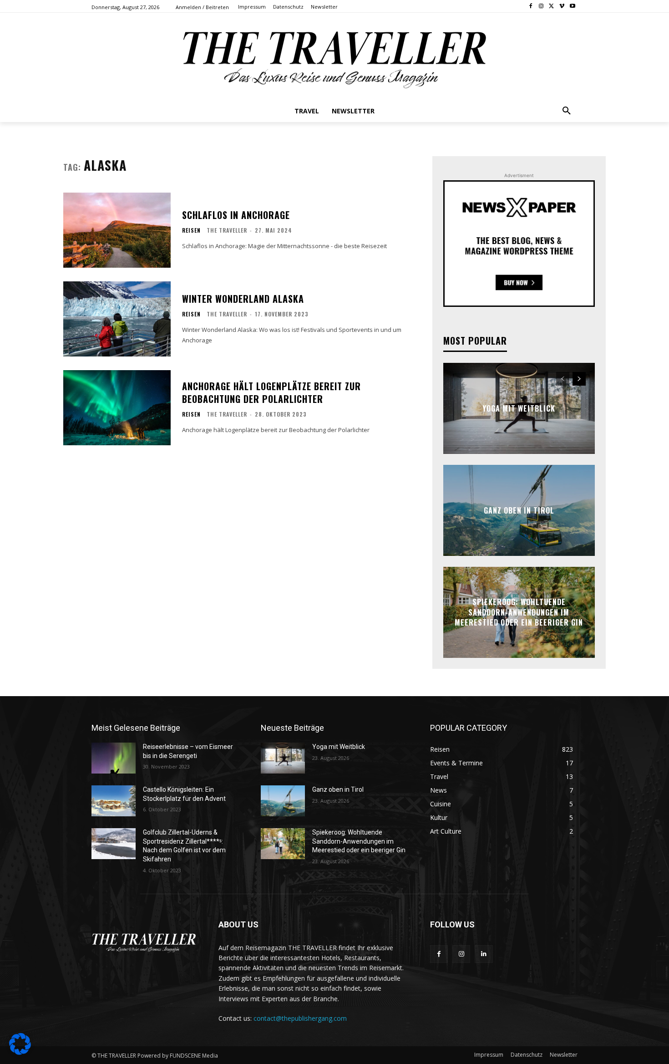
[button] (567, 111)
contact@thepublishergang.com (300, 1018)
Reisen (191, 230)
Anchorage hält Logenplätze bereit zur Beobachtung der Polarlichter (271, 392)
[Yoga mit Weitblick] (283, 758)
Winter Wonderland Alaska (243, 298)
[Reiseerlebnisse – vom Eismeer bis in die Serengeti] (113, 758)
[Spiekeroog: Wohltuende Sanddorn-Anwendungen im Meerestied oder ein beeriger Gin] (283, 843)
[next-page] (579, 379)
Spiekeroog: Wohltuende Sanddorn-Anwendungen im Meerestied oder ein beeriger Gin (519, 612)
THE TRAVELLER (227, 230)
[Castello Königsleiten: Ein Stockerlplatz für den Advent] (113, 800)
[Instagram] (541, 6)
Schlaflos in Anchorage (236, 215)
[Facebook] (531, 6)
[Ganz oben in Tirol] (283, 800)
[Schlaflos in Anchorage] (117, 230)
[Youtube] (572, 6)
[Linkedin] (483, 954)
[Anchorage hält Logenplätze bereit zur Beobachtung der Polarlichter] (117, 407)
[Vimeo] (562, 6)
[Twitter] (552, 6)
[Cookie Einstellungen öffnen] (20, 1052)
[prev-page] (562, 379)
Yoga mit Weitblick (518, 408)
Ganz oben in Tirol (519, 510)
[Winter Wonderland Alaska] (117, 318)
